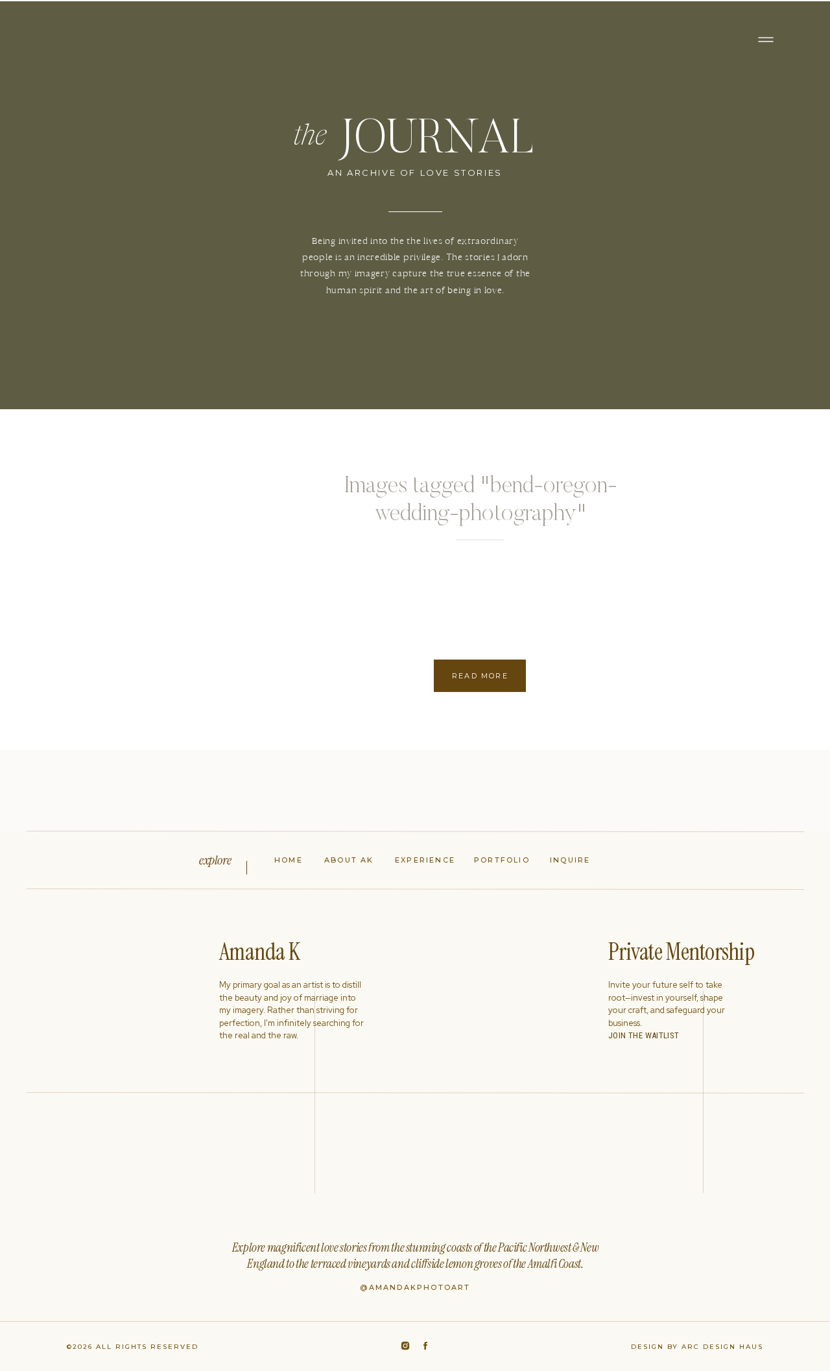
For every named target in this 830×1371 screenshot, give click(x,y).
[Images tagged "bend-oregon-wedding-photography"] (155, 579)
